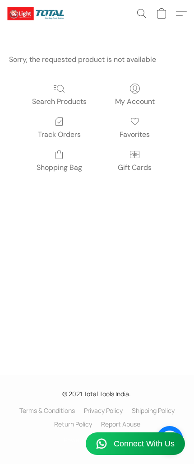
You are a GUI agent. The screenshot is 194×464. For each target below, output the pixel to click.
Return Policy (73, 424)
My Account (135, 101)
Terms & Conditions (47, 410)
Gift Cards (135, 167)
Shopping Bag (59, 167)
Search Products (59, 101)
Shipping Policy (153, 410)
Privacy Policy (103, 410)
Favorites (135, 134)
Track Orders (59, 134)
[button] (37, 13)
